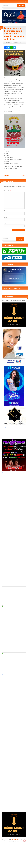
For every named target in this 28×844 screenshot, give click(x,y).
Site (5, 223)
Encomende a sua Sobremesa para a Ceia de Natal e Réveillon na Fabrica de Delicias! (14, 33)
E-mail (6, 217)
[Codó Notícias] (14, 16)
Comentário (7, 191)
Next (23, 175)
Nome (6, 211)
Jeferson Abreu (17, 42)
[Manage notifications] (24, 841)
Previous (6, 175)
